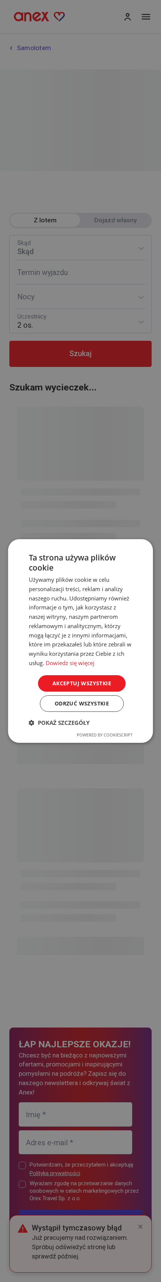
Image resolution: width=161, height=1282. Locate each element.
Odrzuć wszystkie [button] (82, 703)
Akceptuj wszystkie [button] (81, 683)
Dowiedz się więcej (70, 663)
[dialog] (80, 641)
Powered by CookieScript (105, 735)
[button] (59, 722)
